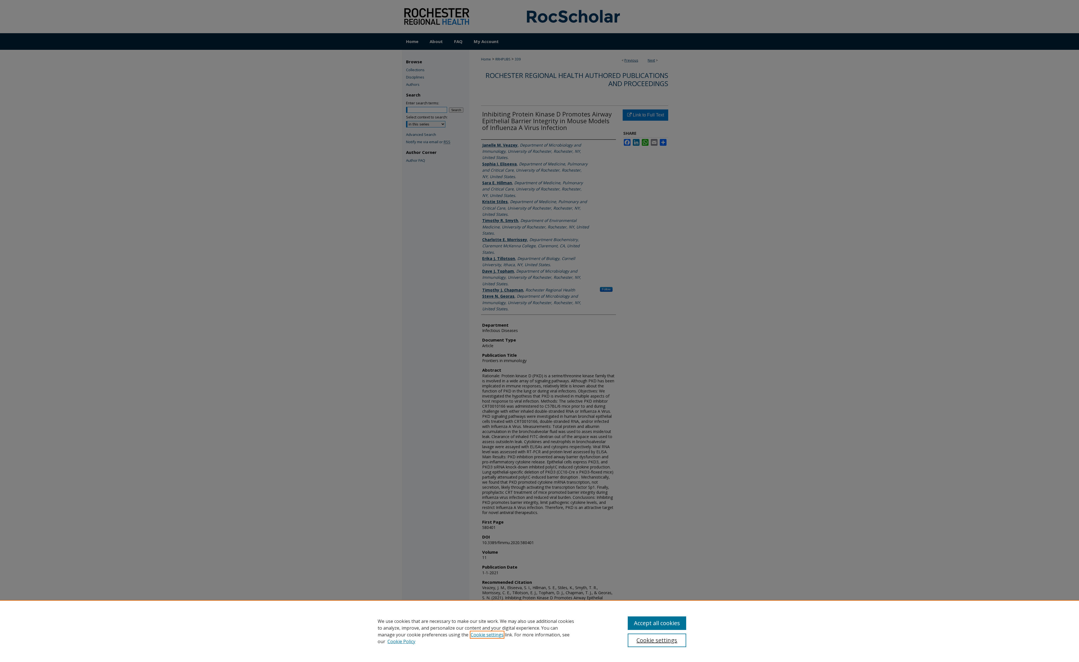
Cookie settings (487, 635)
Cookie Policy (401, 641)
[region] (539, 631)
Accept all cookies (657, 623)
